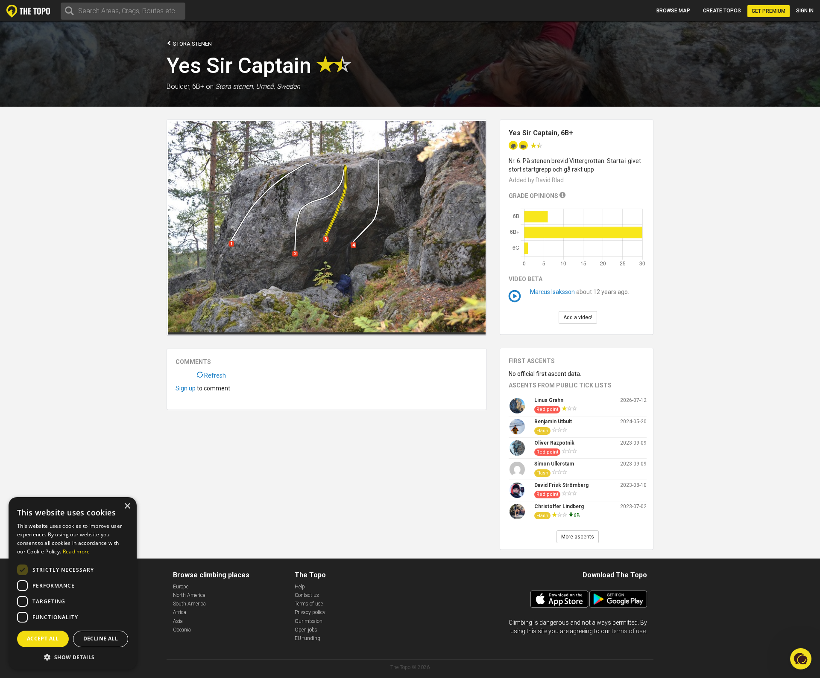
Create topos (722, 11)
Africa (179, 612)
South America (189, 604)
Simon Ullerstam (554, 464)
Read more (76, 551)
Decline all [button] (100, 638)
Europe (180, 587)
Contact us (307, 595)
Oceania (182, 630)
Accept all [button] (43, 638)
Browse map (673, 11)
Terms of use (309, 604)
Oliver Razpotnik (554, 443)
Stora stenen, (234, 86)
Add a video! (577, 317)
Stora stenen (192, 44)
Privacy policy (310, 612)
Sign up (186, 388)
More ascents (577, 537)
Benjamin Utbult (553, 422)
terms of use (629, 631)
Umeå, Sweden (278, 86)
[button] (72, 657)
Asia (178, 621)
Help (300, 587)
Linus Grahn (548, 400)
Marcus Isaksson (552, 291)
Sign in (805, 11)
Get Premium (768, 11)
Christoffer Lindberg (559, 506)
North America (189, 595)
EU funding (307, 638)
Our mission (308, 621)
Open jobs (306, 630)
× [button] (127, 506)
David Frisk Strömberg (561, 485)
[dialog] (73, 583)
